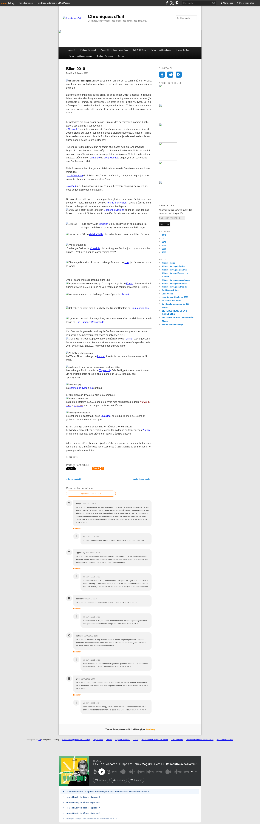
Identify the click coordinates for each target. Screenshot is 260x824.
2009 (164, 245)
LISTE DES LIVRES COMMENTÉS (178, 317)
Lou (127, 262)
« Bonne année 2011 (75, 479)
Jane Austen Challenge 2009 (175, 297)
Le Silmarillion (75, 175)
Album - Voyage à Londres (174, 269)
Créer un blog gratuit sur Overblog (76, 739)
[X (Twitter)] (172, 3)
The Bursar (82, 322)
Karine (129, 283)
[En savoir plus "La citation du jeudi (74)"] (168, 102)
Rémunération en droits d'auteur (155, 739)
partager (121, 780)
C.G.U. (135, 739)
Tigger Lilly (105, 370)
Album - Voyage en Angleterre (176, 279)
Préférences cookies (225, 739)
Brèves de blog (182, 49)
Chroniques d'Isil (106, 16)
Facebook (162, 75)
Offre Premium (177, 739)
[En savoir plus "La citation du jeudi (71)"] (168, 159)
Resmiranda (97, 322)
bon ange (95, 157)
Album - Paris (168, 262)
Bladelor (103, 224)
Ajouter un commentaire (91, 494)
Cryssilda (95, 248)
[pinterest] (177, 3)
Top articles (98, 739)
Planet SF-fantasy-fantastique (114, 49)
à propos (138, 780)
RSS (179, 75)
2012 (164, 235)
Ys (91, 388)
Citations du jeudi (88, 49)
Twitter (170, 75)
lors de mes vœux (117, 202)
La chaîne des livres (171, 300)
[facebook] (167, 3)
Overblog (150, 729)
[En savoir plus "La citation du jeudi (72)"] (168, 140)
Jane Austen (167, 293)
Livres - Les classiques (160, 49)
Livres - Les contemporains (80, 56)
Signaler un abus (122, 739)
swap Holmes (111, 157)
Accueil (71, 49)
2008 (164, 248)
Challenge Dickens (114, 210)
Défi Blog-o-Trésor (170, 290)
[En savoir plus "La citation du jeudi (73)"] (168, 121)
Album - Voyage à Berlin (173, 266)
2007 (164, 252)
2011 (164, 238)
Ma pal (165, 321)
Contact (121, 56)
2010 (164, 241)
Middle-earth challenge (172, 324)
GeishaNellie (96, 234)
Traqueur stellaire (140, 308)
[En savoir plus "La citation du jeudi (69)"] (168, 198)
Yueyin (146, 430)
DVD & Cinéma (139, 49)
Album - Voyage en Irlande (174, 286)
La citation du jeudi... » (142, 479)
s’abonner (103, 780)
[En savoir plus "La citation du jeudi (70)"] (168, 179)
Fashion (129, 338)
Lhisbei (125, 294)
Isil (40, 739)
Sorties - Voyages (105, 56)
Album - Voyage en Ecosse (174, 283)
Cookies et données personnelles (200, 739)
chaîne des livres (78, 388)
